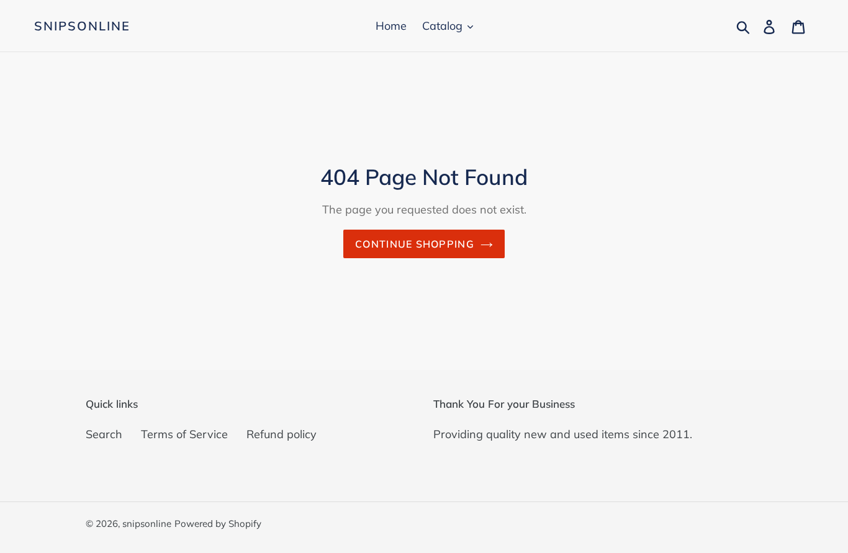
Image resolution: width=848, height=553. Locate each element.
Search (104, 434)
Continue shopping (414, 244)
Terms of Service (184, 434)
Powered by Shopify (217, 523)
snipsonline (82, 26)
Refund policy (281, 434)
